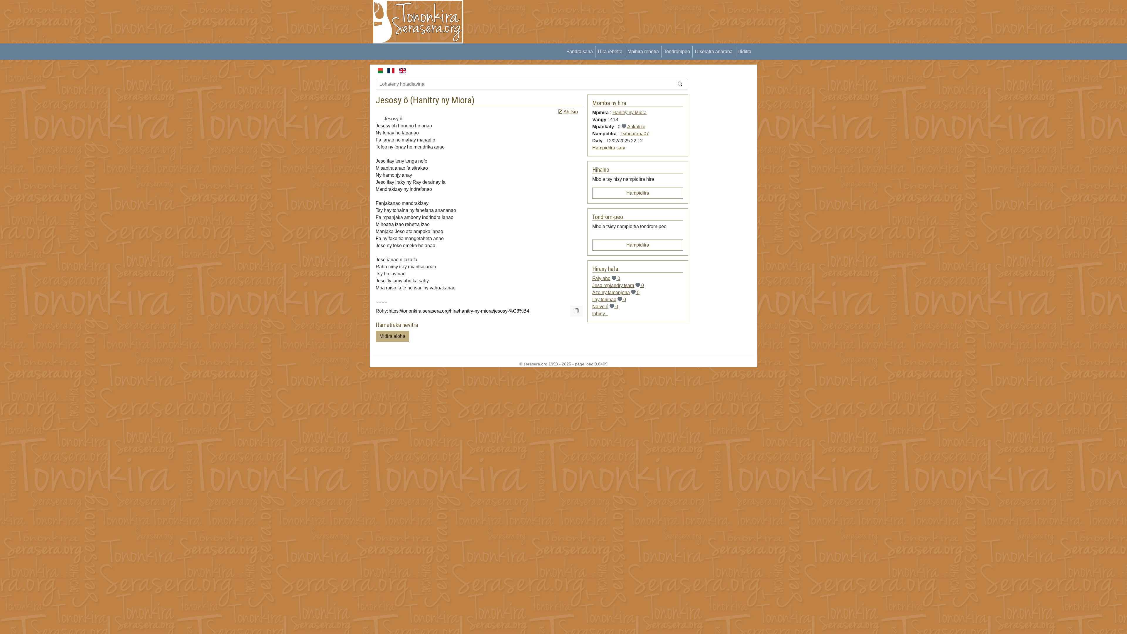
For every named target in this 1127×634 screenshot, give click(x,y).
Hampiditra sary (608, 147)
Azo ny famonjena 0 (616, 292)
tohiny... (600, 313)
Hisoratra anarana (714, 51)
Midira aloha (392, 336)
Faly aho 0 (606, 278)
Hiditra (744, 51)
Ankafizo (636, 126)
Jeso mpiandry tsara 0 (618, 285)
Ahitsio (570, 111)
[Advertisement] (577, 13)
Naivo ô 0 (605, 306)
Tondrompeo (677, 51)
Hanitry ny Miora (442, 100)
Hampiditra (637, 192)
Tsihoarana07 (634, 133)
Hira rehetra (610, 51)
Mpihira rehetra (643, 51)
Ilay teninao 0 (609, 299)
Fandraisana (579, 51)
